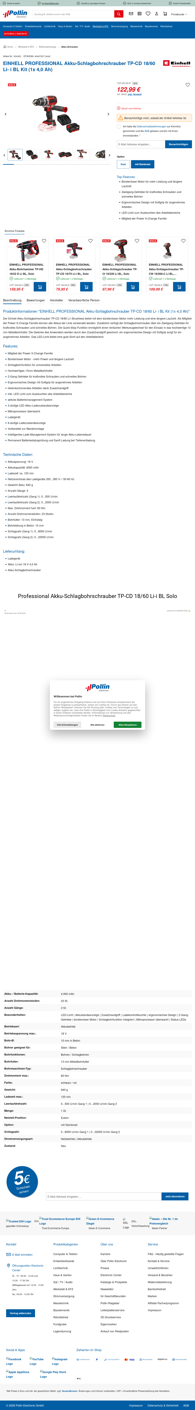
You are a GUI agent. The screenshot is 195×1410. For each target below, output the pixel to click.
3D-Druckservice (111, 1317)
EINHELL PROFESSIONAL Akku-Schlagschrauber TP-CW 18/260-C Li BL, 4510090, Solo (166, 269)
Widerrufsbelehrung (160, 1282)
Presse (105, 1268)
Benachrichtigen (178, 144)
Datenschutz (65, 1203)
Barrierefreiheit (157, 1289)
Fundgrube (59, 1324)
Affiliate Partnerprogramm (163, 1303)
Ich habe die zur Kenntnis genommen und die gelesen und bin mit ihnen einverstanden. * (152, 131)
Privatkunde (178, 14)
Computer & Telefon (65, 1254)
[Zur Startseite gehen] (15, 14)
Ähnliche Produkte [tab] (15, 231)
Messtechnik (61, 1303)
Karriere (105, 1254)
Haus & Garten (62, 1275)
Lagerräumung (62, 1331)
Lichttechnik (60, 1268)
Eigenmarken (109, 1324)
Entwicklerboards (63, 1261)
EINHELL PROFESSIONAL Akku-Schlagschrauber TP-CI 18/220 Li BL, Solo (119, 269)
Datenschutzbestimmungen (151, 126)
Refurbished (60, 1317)
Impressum (154, 1310)
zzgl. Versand (135, 94)
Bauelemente (61, 1310)
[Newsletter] (131, 13)
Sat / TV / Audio (63, 1282)
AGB (146, 131)
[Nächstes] (108, 113)
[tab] (12, 300)
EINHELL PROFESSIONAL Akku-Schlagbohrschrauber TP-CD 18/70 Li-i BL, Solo (74, 269)
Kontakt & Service (159, 1261)
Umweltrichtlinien (158, 1268)
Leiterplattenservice (112, 1310)
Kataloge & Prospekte (114, 1282)
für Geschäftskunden (113, 1296)
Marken (152, 1296)
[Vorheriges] (5, 113)
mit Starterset (144, 164)
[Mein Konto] (156, 13)
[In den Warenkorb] (40, 286)
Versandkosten (69, 1390)
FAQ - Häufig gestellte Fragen (166, 1254)
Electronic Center (111, 1275)
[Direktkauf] (139, 13)
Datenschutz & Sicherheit (163, 1405)
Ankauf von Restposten (115, 1331)
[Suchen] (118, 14)
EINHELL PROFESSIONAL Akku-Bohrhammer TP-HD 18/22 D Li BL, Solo (26, 269)
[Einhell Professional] (176, 67)
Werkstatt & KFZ (63, 1289)
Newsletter (107, 1289)
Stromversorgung (63, 1296)
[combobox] (73, 14)
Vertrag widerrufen (20, 1313)
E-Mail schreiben (22, 1254)
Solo (123, 164)
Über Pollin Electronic (114, 1261)
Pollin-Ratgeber (110, 1303)
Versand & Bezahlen (160, 1275)
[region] (57, 123)
